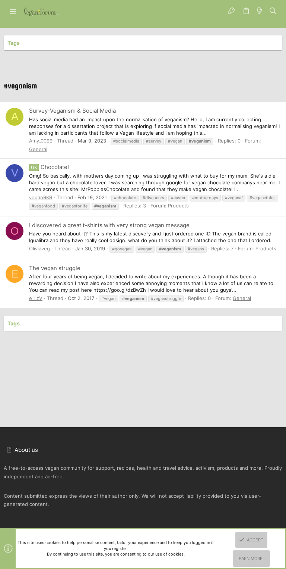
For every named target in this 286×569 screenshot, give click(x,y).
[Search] (273, 11)
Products (178, 206)
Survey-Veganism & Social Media (72, 110)
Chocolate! (50, 167)
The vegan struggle (54, 268)
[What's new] (259, 11)
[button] (13, 11)
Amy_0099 (41, 141)
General (38, 149)
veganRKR (40, 197)
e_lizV (35, 298)
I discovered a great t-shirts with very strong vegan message (109, 225)
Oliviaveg (39, 248)
